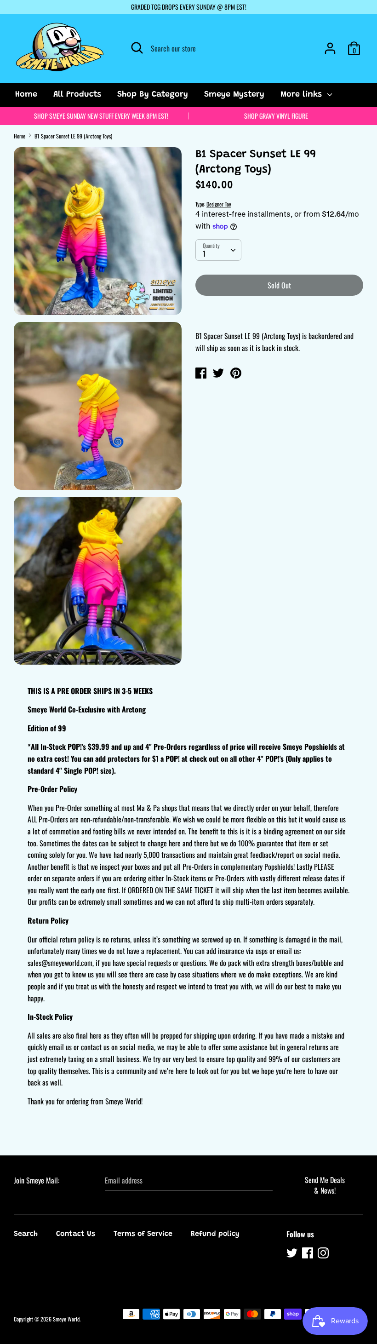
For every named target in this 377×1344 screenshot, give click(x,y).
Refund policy (215, 1234)
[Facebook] (308, 1254)
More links (302, 95)
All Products (77, 95)
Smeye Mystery (234, 95)
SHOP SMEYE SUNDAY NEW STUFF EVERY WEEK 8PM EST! (101, 116)
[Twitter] (292, 1254)
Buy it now (280, 312)
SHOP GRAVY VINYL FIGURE (276, 116)
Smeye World (66, 1319)
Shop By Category (152, 95)
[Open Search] (137, 48)
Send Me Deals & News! (325, 1184)
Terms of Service (143, 1234)
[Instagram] (324, 1254)
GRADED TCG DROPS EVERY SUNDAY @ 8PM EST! (188, 6)
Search (26, 1234)
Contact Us (75, 1234)
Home (26, 95)
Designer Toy (218, 204)
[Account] (330, 44)
